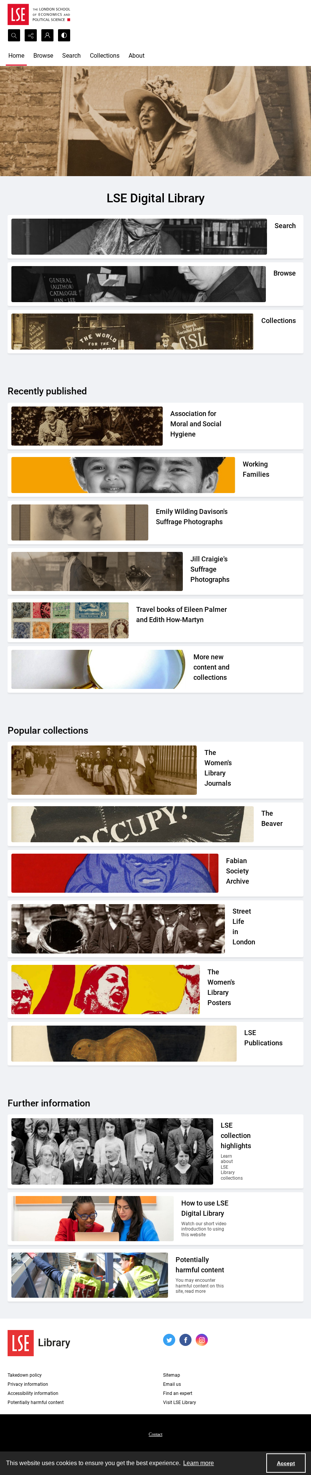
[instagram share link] (202, 1340)
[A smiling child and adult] (123, 475)
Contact (155, 1434)
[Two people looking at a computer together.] (92, 1218)
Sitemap (171, 1375)
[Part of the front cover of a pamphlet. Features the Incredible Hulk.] (114, 873)
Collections (104, 55)
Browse (43, 55)
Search (71, 55)
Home (16, 55)
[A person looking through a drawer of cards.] (138, 284)
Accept (286, 1463)
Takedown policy (25, 1375)
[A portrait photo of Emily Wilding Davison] (79, 522)
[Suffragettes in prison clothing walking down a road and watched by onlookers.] (104, 770)
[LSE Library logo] (39, 1343)
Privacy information (28, 1384)
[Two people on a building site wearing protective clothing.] (89, 1275)
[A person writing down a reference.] (139, 237)
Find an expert (177, 1393)
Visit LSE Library (179, 1402)
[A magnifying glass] (98, 669)
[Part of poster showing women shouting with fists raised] (105, 989)
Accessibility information (33, 1393)
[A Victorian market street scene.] (118, 928)
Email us (172, 1384)
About (137, 55)
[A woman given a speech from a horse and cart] (97, 571)
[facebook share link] (185, 1340)
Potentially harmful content (36, 1402)
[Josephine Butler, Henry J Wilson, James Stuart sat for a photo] (87, 426)
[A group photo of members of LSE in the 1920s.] (112, 1151)
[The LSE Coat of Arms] (124, 1044)
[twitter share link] (169, 1340)
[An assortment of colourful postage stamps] (70, 620)
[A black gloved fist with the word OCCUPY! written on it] (132, 824)
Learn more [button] (198, 1463)
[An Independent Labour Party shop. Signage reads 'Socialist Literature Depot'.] (132, 332)
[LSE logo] (39, 14)
